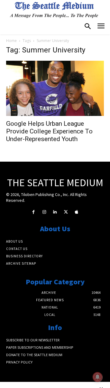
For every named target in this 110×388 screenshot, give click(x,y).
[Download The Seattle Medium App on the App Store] (76, 212)
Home (11, 40)
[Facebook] (33, 212)
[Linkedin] (55, 212)
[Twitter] (66, 212)
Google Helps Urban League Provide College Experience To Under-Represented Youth (49, 131)
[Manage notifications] (97, 377)
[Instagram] (44, 212)
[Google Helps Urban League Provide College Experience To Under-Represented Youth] (55, 88)
